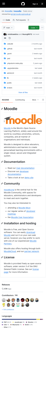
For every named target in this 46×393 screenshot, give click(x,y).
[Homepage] (23, 4)
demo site (29, 177)
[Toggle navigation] (3, 3)
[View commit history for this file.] (10, 38)
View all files (23, 92)
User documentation (25, 168)
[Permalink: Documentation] (2, 161)
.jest (8, 58)
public (9, 83)
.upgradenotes (12, 68)
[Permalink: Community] (2, 183)
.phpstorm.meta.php (15, 63)
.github (9, 49)
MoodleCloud (10, 251)
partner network (31, 251)
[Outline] (43, 100)
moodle (8, 11)
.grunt (9, 53)
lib (8, 78)
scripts (9, 88)
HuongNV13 (27, 34)
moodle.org (9, 189)
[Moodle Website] (23, 123)
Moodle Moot (24, 208)
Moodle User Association (22, 217)
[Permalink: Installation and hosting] (2, 223)
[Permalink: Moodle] (2, 108)
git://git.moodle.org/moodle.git (21, 14)
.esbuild (10, 44)
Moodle (7, 128)
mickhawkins (13, 34)
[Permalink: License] (2, 257)
